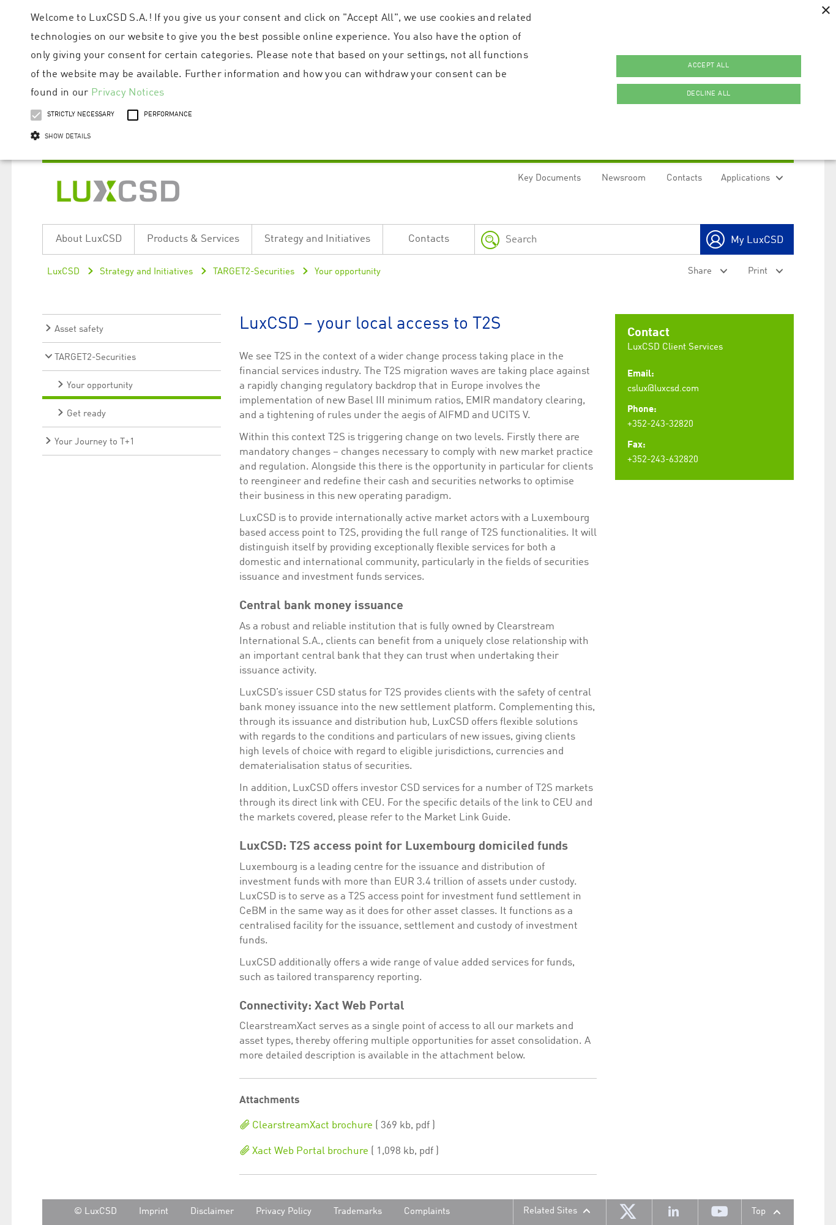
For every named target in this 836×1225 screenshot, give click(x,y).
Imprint (153, 1211)
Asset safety (78, 329)
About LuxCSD (89, 239)
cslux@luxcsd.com (663, 389)
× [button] (825, 10)
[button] (282, 136)
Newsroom (624, 178)
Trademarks (358, 1211)
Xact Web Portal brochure (309, 1151)
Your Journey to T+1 (94, 442)
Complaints (427, 1211)
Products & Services (193, 239)
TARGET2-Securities (253, 272)
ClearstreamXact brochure (311, 1125)
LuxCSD (63, 272)
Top (759, 1211)
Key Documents (549, 178)
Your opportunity (348, 272)
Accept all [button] (708, 65)
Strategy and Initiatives (317, 239)
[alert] (418, 80)
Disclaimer (212, 1211)
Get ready (86, 414)
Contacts (684, 178)
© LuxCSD (95, 1211)
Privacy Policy (284, 1211)
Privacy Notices (128, 93)
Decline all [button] (708, 94)
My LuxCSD (757, 240)
